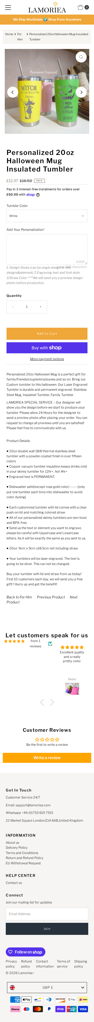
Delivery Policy (17, 847)
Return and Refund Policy (24, 858)
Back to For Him (19, 597)
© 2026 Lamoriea (19, 973)
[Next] (81, 92)
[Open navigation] (8, 7)
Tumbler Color (17, 206)
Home (9, 34)
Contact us (14, 883)
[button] (43, 702)
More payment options (47, 359)
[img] (14, 641)
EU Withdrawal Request (23, 863)
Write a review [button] (47, 757)
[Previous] (12, 92)
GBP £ (48, 987)
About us (12, 842)
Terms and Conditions (22, 853)
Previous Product (51, 597)
